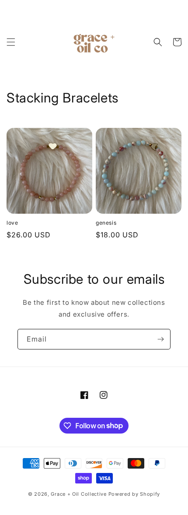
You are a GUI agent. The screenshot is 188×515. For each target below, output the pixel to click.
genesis (106, 222)
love (12, 222)
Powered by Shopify (134, 494)
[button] (11, 42)
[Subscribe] (160, 339)
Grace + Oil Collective (78, 494)
